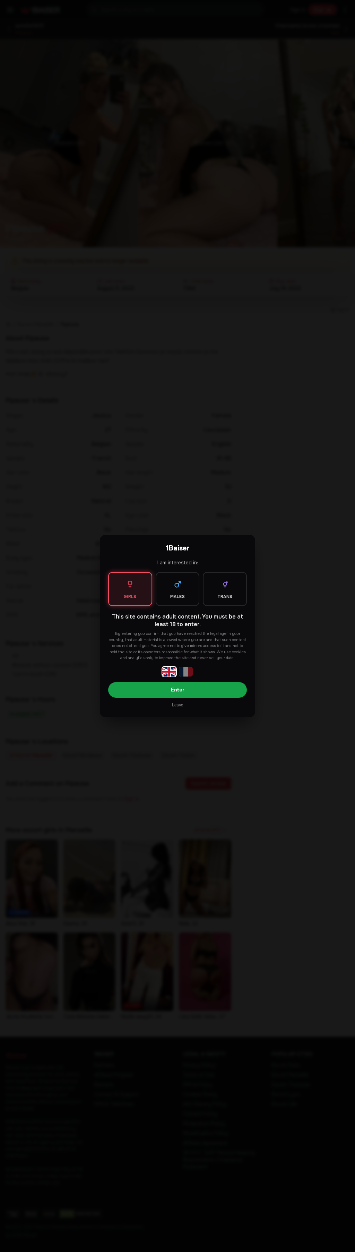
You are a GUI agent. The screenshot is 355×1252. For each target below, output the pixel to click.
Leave (177, 705)
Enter (177, 690)
